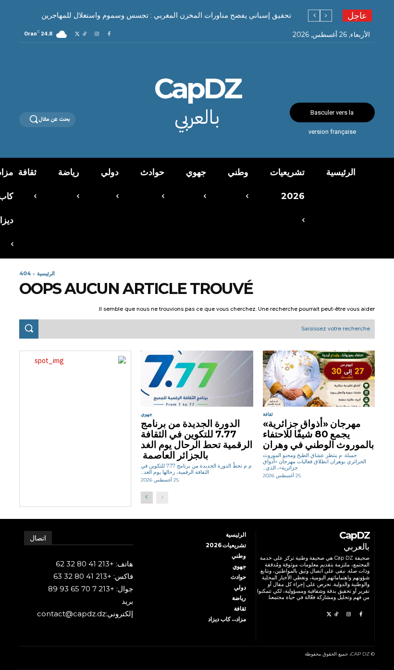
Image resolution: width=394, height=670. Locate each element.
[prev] (326, 16)
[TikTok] (84, 34)
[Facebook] (108, 34)
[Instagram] (96, 34)
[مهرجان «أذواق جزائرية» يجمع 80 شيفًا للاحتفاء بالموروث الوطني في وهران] (319, 379)
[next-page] (147, 498)
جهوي (146, 414)
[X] (77, 34)
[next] (314, 16)
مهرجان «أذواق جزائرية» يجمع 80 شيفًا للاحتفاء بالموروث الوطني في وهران (318, 434)
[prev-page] (162, 498)
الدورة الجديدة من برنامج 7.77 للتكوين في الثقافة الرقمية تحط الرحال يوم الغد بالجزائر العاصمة (197, 439)
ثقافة (268, 414)
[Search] (28, 329)
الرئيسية (46, 273)
